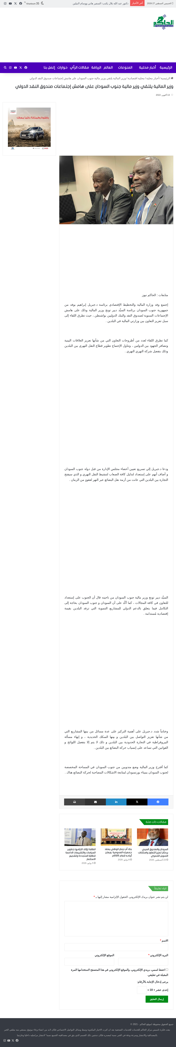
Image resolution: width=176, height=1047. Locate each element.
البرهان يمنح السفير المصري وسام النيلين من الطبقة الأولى (96, 3)
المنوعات (125, 67)
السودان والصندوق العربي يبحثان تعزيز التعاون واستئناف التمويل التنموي (153, 852)
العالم (108, 67)
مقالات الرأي (79, 67)
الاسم (164, 940)
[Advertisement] (59, 35)
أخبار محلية (147, 67)
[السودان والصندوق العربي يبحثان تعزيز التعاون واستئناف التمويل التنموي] (152, 837)
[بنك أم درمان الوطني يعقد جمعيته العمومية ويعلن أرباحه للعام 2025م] (116, 837)
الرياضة (96, 67)
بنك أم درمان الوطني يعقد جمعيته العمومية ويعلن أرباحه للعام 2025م (118, 852)
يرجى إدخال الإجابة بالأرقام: (152, 981)
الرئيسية (166, 67)
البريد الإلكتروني (158, 955)
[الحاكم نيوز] (163, 22)
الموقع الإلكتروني (104, 955)
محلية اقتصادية (136, 78)
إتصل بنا (49, 67)
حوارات (62, 67)
